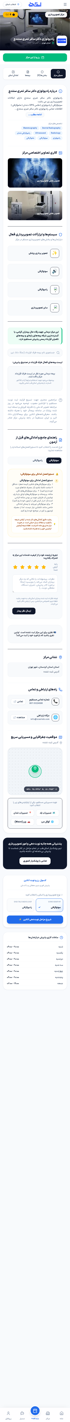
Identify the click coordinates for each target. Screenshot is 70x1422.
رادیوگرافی (38, 460)
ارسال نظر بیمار (24, 611)
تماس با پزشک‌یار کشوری (35, 861)
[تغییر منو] (65, 4)
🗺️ (47, 813)
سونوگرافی (54, 460)
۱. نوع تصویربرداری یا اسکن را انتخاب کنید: (43, 895)
